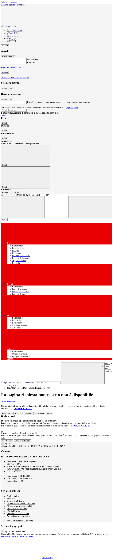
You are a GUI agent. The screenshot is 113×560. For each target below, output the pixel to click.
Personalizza (7, 413)
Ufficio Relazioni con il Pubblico (21, 503)
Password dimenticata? (11, 67)
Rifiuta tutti (23, 413)
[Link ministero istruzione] (13, 5)
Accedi (5, 46)
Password (31, 62)
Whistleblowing (13, 511)
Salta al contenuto (9, 2)
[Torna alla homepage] (56, 195)
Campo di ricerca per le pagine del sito (17, 382)
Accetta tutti (43, 413)
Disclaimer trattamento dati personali (17, 536)
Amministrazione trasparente (19, 516)
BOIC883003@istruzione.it (36, 466)
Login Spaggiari (72, 108)
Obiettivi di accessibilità (17, 508)
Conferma (15, 192)
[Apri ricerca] (90, 207)
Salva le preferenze (22, 441)
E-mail (30, 102)
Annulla (5, 192)
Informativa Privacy (15, 501)
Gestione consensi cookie (18, 513)
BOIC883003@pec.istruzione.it (36, 469)
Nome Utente (33, 59)
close (4, 220)
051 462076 (15, 464)
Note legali (11, 499)
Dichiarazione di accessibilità (19, 506)
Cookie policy (13, 496)
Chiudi (4, 123)
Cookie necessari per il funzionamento (18, 433)
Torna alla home (8, 401)
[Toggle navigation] (23, 207)
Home (107, 363)
